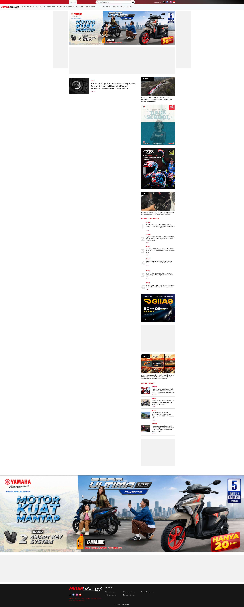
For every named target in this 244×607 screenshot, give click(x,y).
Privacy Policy (79, 598)
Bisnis (108, 7)
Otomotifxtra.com (111, 592)
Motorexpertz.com (111, 595)
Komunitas (70, 7)
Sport (93, 7)
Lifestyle (101, 7)
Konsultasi (40, 7)
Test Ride (79, 7)
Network (73, 2)
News (24, 7)
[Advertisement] (60, 39)
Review (87, 7)
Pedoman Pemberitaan (77, 601)
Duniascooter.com (129, 595)
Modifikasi (61, 7)
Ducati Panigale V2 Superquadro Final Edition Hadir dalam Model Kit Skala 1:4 (159, 262)
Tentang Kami (96, 598)
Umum (48, 7)
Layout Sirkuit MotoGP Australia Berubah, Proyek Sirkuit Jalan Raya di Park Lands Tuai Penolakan (160, 238)
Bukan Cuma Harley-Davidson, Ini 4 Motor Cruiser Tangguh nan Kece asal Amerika (160, 286)
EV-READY (30, 7)
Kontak (71, 598)
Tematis (115, 7)
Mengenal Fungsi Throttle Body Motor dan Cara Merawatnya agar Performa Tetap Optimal (157, 213)
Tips (53, 7)
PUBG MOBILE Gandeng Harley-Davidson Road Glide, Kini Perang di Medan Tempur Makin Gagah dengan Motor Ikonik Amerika (157, 376)
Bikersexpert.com (129, 592)
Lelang (129, 7)
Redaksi (87, 598)
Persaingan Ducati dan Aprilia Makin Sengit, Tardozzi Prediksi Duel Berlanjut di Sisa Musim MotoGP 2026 (160, 226)
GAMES (122, 7)
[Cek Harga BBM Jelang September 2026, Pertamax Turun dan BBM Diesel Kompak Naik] (145, 415)
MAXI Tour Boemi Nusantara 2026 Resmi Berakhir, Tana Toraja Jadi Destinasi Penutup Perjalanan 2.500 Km (156, 99)
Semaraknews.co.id (147, 592)
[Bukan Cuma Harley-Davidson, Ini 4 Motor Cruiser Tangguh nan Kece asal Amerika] (145, 402)
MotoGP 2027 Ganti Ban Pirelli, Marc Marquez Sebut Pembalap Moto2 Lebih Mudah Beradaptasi (163, 390)
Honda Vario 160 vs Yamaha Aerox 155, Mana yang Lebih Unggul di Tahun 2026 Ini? (159, 274)
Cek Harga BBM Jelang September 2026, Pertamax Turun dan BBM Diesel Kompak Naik (160, 250)
